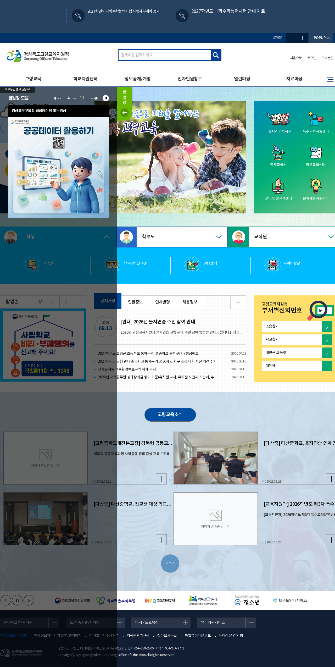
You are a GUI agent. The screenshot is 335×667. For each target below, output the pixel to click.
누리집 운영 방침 (231, 636)
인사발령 (162, 302)
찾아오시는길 (167, 636)
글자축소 (291, 38)
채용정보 (189, 302)
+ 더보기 (238, 302)
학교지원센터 (85, 79)
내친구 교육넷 (276, 352)
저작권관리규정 (138, 636)
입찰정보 (135, 302)
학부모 (148, 237)
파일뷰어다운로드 (198, 636)
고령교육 (33, 79)
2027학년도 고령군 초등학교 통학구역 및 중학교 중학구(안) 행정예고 (148, 354)
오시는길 (327, 58)
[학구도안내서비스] (289, 600)
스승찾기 (272, 326)
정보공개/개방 (137, 79)
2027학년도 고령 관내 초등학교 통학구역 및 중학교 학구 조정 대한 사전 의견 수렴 (157, 362)
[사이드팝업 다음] (94, 98)
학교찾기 (272, 339)
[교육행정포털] (158, 600)
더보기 (170, 563)
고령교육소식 (170, 414)
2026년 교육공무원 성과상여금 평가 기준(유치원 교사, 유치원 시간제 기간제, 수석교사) (158, 377)
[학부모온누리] (202, 600)
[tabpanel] (170, 157)
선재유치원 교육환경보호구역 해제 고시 (127, 369)
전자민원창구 (190, 79)
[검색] (216, 55)
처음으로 (296, 58)
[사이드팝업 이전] (57, 98)
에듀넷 (270, 365)
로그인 (311, 58)
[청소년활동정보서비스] (245, 600)
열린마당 (242, 79)
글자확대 (302, 38)
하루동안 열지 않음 (16, 89)
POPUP (320, 38)
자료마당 (294, 79)
